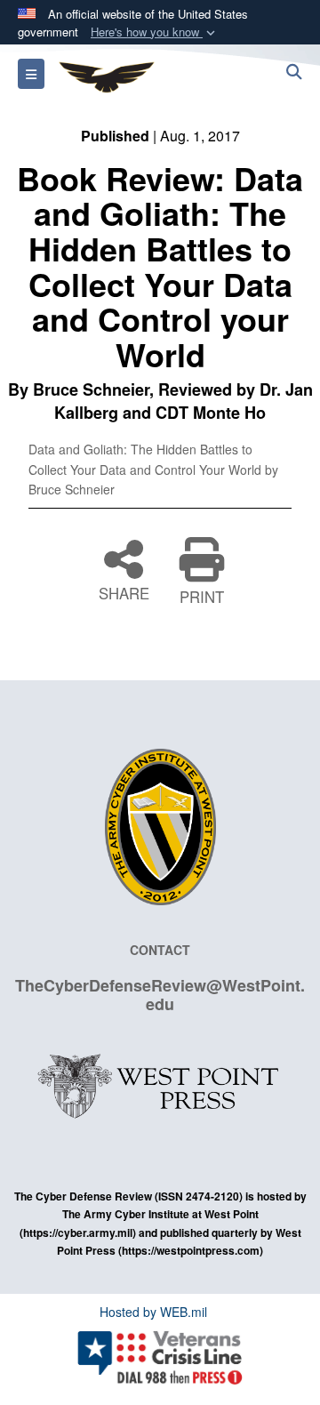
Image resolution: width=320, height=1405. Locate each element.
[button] (155, 32)
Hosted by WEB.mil (153, 1312)
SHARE (124, 590)
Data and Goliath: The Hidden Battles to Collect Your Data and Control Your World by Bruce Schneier (153, 469)
